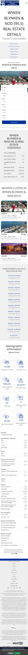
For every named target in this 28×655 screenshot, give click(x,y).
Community (14, 572)
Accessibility (14, 579)
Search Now (14, 122)
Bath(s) (3, 104)
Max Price (4, 93)
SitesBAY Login (14, 585)
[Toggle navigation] (26, 3)
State (14, 563)
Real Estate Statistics (14, 46)
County (14, 565)
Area (14, 574)
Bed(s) (3, 98)
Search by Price (14, 51)
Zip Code (14, 570)
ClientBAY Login (14, 583)
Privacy (14, 576)
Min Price (4, 87)
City (14, 568)
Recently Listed (14, 49)
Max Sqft (4, 115)
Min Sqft (4, 110)
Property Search (14, 43)
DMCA (14, 581)
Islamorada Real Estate (14, 561)
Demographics (14, 54)
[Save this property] (25, 202)
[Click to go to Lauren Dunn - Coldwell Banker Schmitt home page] (10, 3)
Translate (24, 646)
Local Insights (14, 57)
